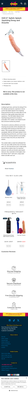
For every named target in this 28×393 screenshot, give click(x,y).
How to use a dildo (5, 353)
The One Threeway (21, 235)
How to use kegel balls (6, 357)
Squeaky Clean (8, 197)
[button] (2, 3)
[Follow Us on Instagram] (10, 320)
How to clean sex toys (6, 355)
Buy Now (8, 204)
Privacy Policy (4, 345)
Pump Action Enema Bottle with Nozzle (22, 198)
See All (3, 358)
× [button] (26, 378)
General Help (4, 340)
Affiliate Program (5, 370)
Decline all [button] (20, 386)
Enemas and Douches (8, 13)
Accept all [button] (7, 386)
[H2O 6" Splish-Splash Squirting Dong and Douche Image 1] (14, 41)
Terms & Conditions (6, 343)
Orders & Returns (5, 342)
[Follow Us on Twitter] (18, 320)
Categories (4, 11)
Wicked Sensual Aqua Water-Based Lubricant (8, 236)
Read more (13, 383)
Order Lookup (4, 338)
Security (3, 336)
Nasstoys (11, 168)
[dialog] (14, 384)
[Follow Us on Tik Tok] (14, 320)
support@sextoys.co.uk (6, 366)
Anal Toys (17, 11)
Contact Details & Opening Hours (9, 368)
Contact (3, 347)
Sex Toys (11, 11)
